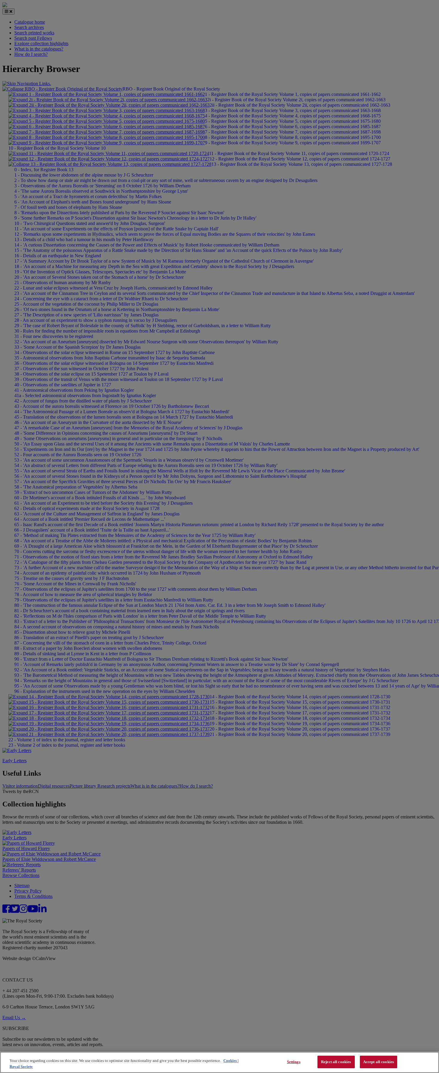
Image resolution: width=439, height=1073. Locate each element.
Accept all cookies (378, 1062)
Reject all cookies (336, 1062)
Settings (293, 1062)
